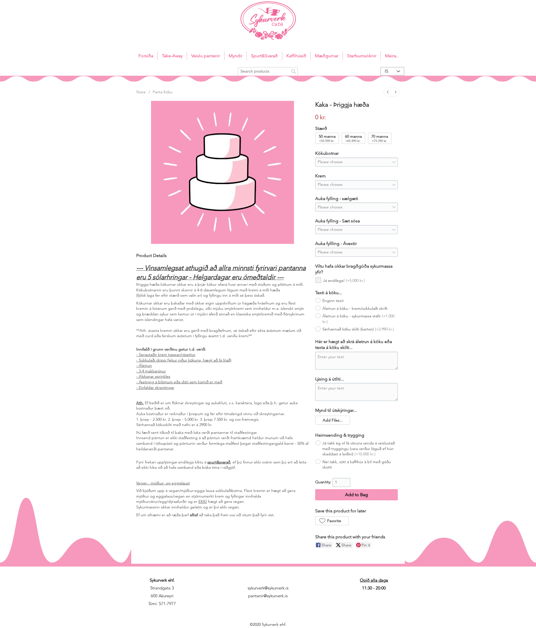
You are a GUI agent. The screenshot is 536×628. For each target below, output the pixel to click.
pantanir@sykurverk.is (268, 595)
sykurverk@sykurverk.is (268, 588)
